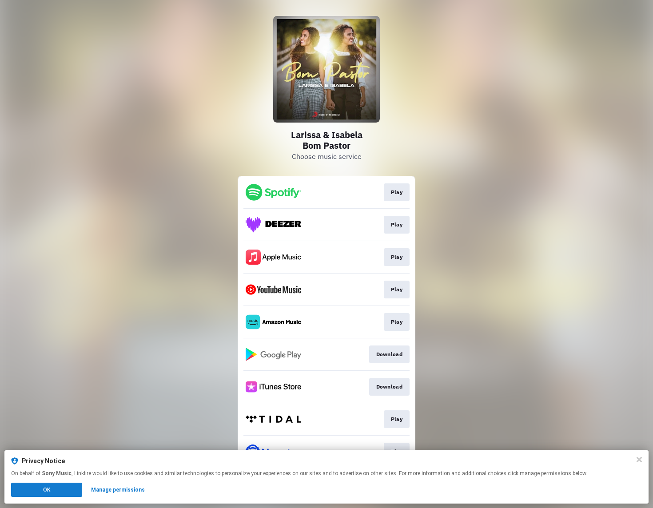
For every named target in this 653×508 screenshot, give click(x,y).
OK (46, 490)
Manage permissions (118, 490)
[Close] (639, 459)
